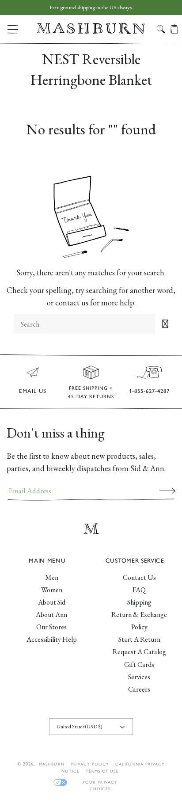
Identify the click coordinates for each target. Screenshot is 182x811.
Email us (32, 391)
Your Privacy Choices (100, 782)
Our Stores (51, 627)
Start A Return (139, 639)
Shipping (139, 602)
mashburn (51, 764)
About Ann (51, 614)
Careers (139, 689)
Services (139, 677)
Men (51, 577)
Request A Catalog (139, 651)
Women (51, 589)
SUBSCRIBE (167, 490)
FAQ (139, 589)
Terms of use (102, 771)
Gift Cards (139, 664)
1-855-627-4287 (149, 391)
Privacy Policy (90, 764)
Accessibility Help (52, 639)
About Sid (51, 602)
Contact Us (139, 577)
